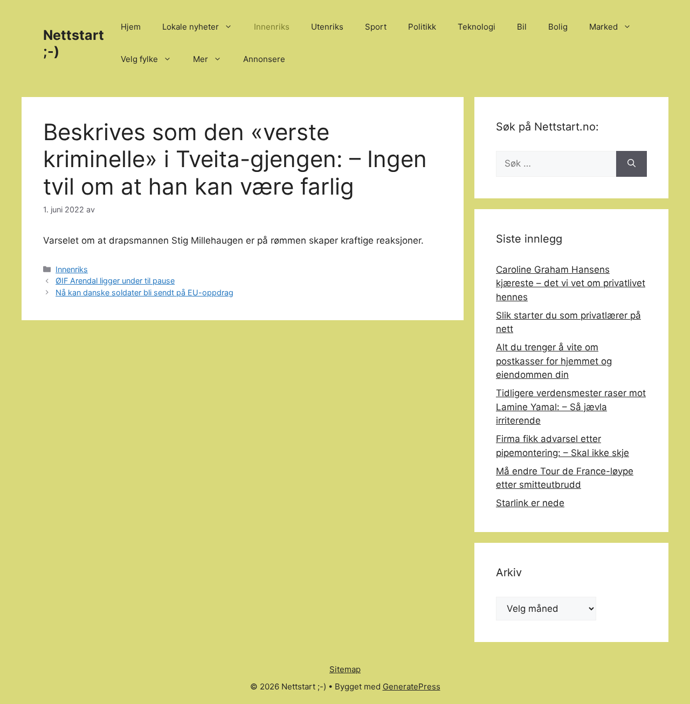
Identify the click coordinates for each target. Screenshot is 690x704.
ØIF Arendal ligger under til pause (115, 280)
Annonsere (264, 59)
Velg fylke (139, 59)
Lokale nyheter (190, 27)
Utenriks (327, 27)
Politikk (422, 27)
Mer (200, 59)
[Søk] (631, 164)
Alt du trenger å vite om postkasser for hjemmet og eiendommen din (554, 361)
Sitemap (345, 669)
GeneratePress (411, 686)
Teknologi (476, 27)
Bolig (558, 27)
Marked (603, 27)
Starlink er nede (530, 503)
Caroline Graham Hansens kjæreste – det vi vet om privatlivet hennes (570, 283)
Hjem (131, 27)
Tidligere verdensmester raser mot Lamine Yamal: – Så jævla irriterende (571, 407)
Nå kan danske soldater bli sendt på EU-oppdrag (144, 292)
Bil (522, 27)
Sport (376, 27)
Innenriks (271, 27)
